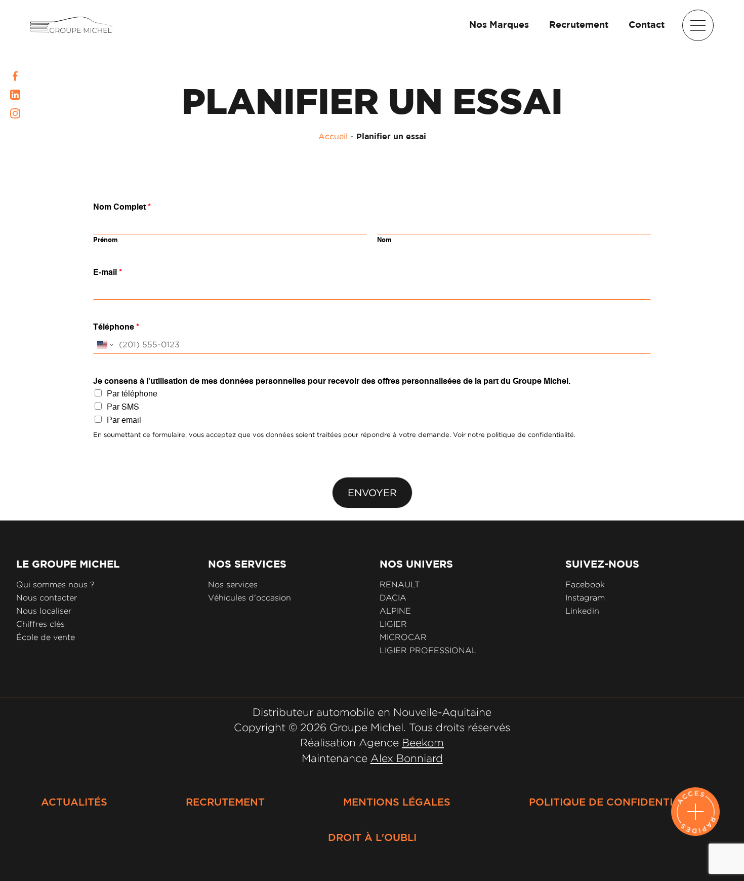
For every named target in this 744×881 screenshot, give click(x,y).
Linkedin (582, 611)
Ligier (393, 624)
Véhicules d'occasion (249, 597)
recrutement (225, 802)
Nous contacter (46, 597)
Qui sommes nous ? (55, 584)
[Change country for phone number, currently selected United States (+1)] (104, 344)
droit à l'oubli (372, 838)
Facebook (585, 584)
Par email (124, 421)
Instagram (585, 597)
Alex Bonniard (406, 758)
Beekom (423, 742)
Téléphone (116, 328)
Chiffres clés (40, 624)
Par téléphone (132, 394)
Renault (400, 584)
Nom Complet (122, 208)
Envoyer (372, 493)
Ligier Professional (428, 650)
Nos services (233, 584)
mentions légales (396, 802)
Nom (384, 240)
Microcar (403, 637)
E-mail (107, 273)
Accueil (333, 136)
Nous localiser (43, 611)
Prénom (105, 240)
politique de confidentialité (616, 802)
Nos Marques (499, 25)
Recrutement (578, 25)
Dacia (393, 597)
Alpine (395, 611)
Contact (647, 25)
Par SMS (123, 408)
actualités (74, 802)
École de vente (45, 637)
